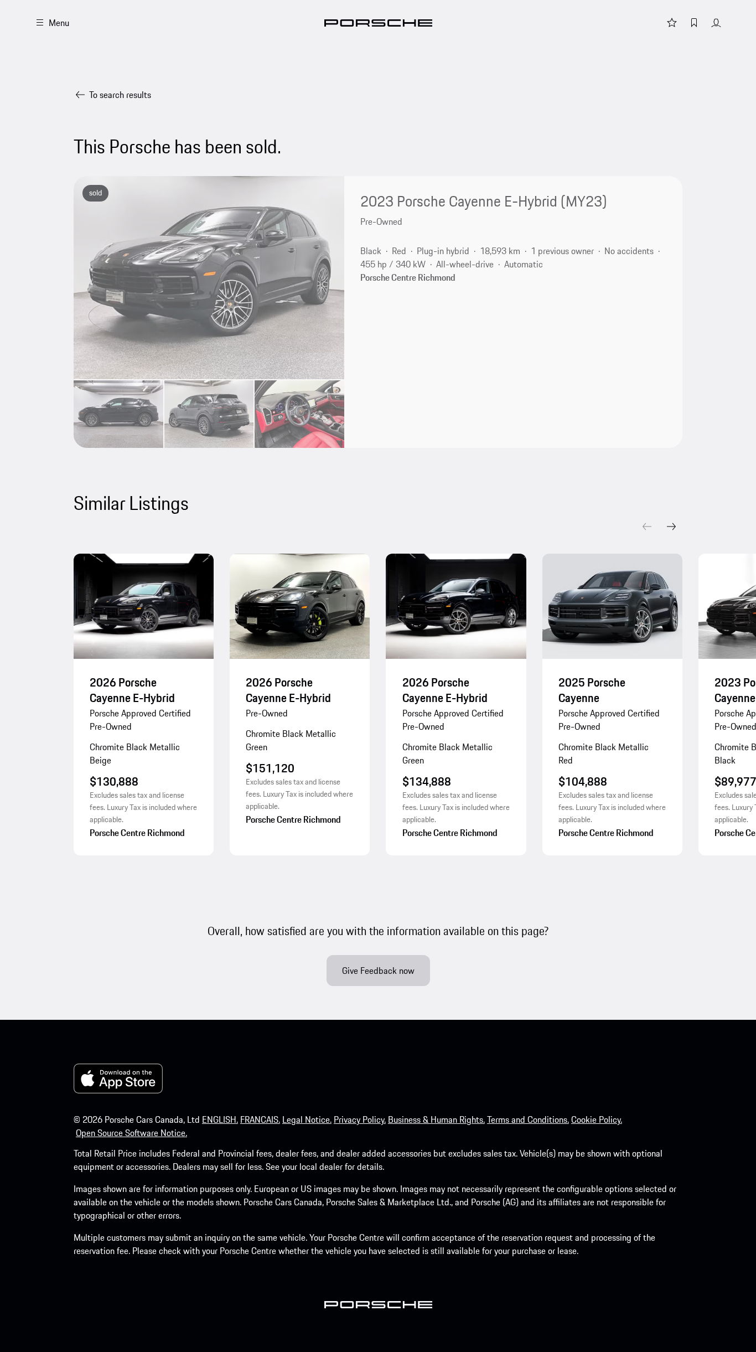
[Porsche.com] (378, 23)
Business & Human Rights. (436, 1119)
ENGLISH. (220, 1119)
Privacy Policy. (360, 1119)
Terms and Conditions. (528, 1119)
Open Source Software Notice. (131, 1132)
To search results (120, 94)
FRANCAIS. (260, 1119)
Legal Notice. (307, 1119)
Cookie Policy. (596, 1119)
